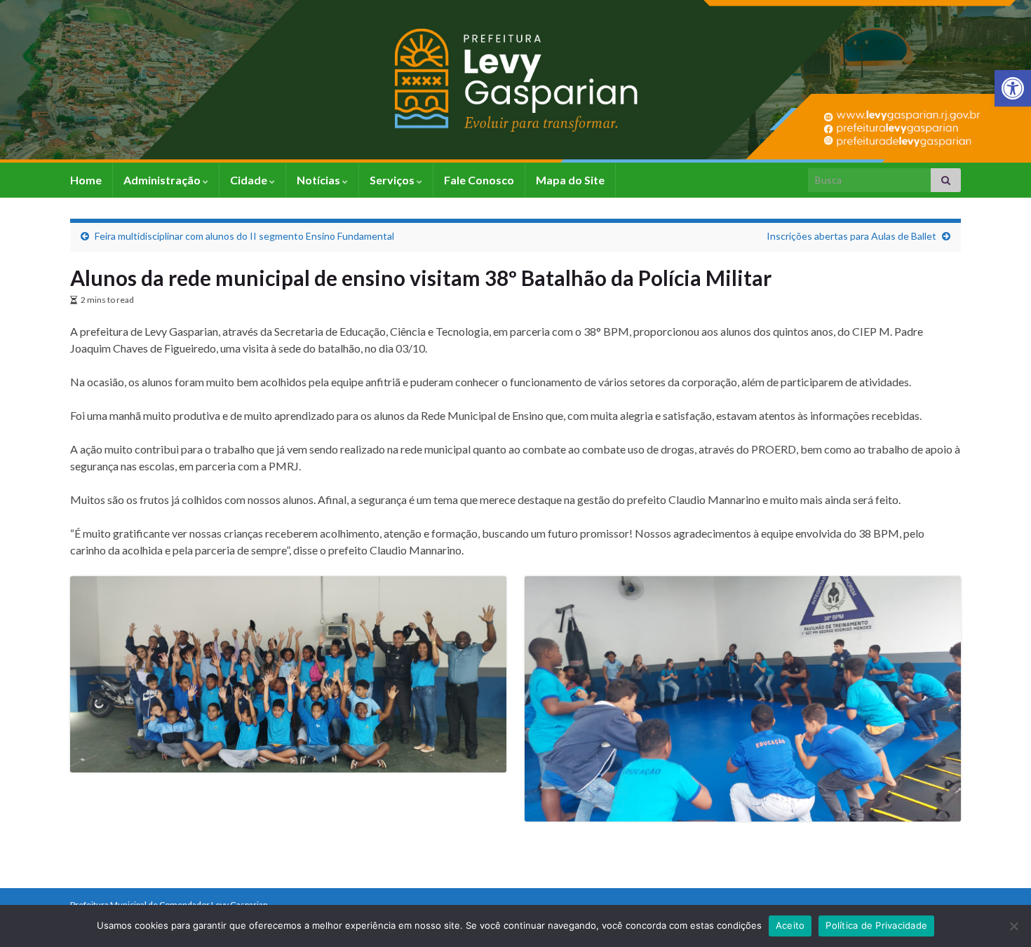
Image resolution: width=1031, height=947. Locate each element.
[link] (1013, 88)
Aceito (790, 925)
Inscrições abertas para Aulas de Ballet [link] (851, 236)
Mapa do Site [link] (570, 179)
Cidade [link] (249, 179)
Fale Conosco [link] (479, 179)
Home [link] (86, 179)
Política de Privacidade (876, 925)
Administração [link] (163, 179)
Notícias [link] (319, 179)
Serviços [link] (393, 179)
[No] (1013, 926)
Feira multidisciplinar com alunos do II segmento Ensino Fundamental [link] (244, 236)
